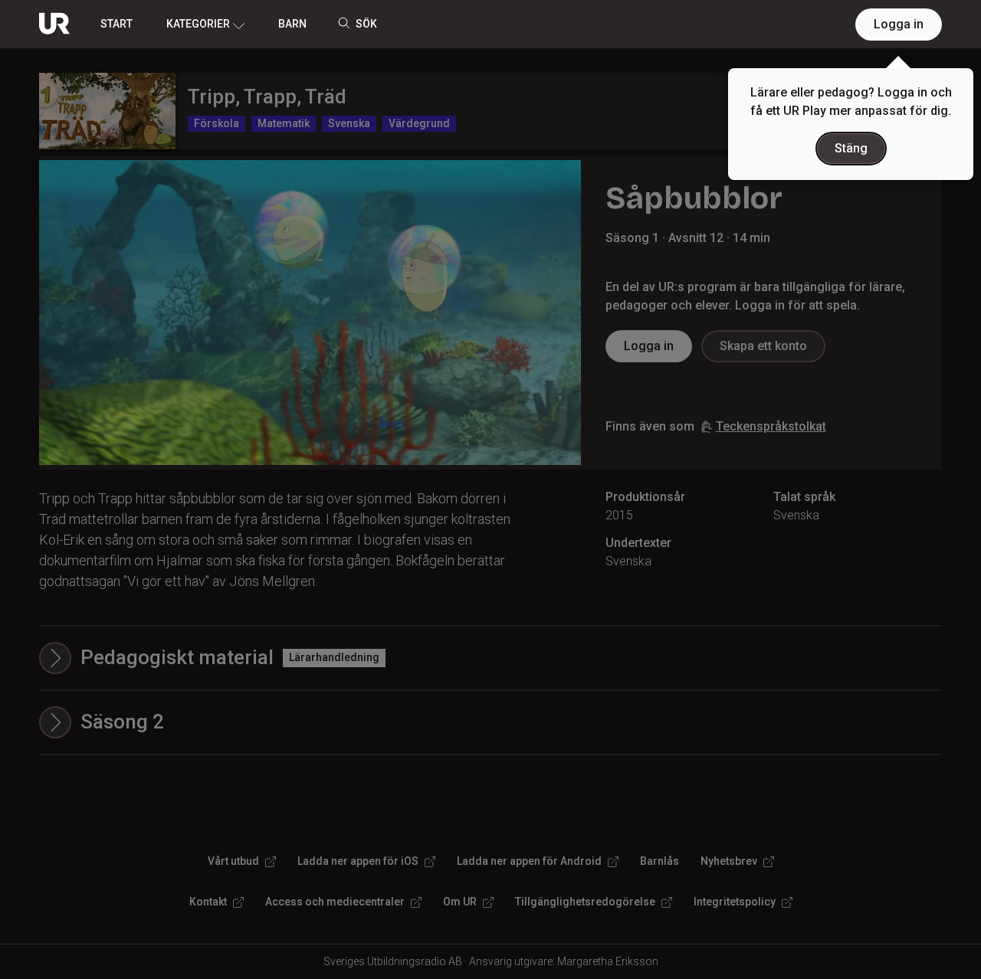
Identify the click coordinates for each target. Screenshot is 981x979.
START (116, 24)
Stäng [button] (851, 148)
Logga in (899, 24)
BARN (292, 24)
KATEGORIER (198, 24)
